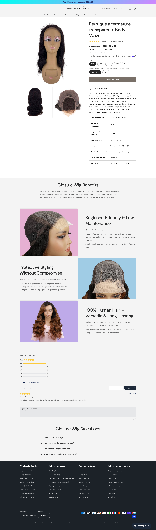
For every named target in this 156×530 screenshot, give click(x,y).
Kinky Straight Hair (85, 486)
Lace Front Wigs (54, 475)
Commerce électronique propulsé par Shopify (57, 523)
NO (106, 72)
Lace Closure (112, 475)
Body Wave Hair (84, 471)
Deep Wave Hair (84, 478)
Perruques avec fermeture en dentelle (62, 478)
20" (109, 64)
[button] (22, 8)
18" (101, 64)
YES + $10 (95, 72)
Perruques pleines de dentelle (59, 482)
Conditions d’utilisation (115, 523)
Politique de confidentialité (98, 523)
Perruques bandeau (55, 486)
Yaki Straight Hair (85, 493)
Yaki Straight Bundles (27, 497)
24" (125, 64)
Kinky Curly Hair (84, 489)
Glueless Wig (53, 471)
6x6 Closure (112, 497)
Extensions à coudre (115, 471)
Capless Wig (53, 497)
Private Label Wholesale (37, 523)
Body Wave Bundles (26, 471)
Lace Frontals (112, 478)
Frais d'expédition (94, 52)
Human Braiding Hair (115, 482)
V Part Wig (53, 493)
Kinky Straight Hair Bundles (29, 489)
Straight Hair (83, 475)
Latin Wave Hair (84, 497)
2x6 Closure (112, 489)
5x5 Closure (112, 493)
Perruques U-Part (55, 489)
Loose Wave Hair (84, 482)
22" (117, 64)
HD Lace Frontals (114, 486)
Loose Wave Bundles (27, 482)
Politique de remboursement (80, 523)
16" (92, 64)
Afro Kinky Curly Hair (27, 493)
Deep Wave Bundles (26, 478)
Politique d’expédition (130, 523)
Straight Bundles (25, 475)
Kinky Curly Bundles (26, 486)
